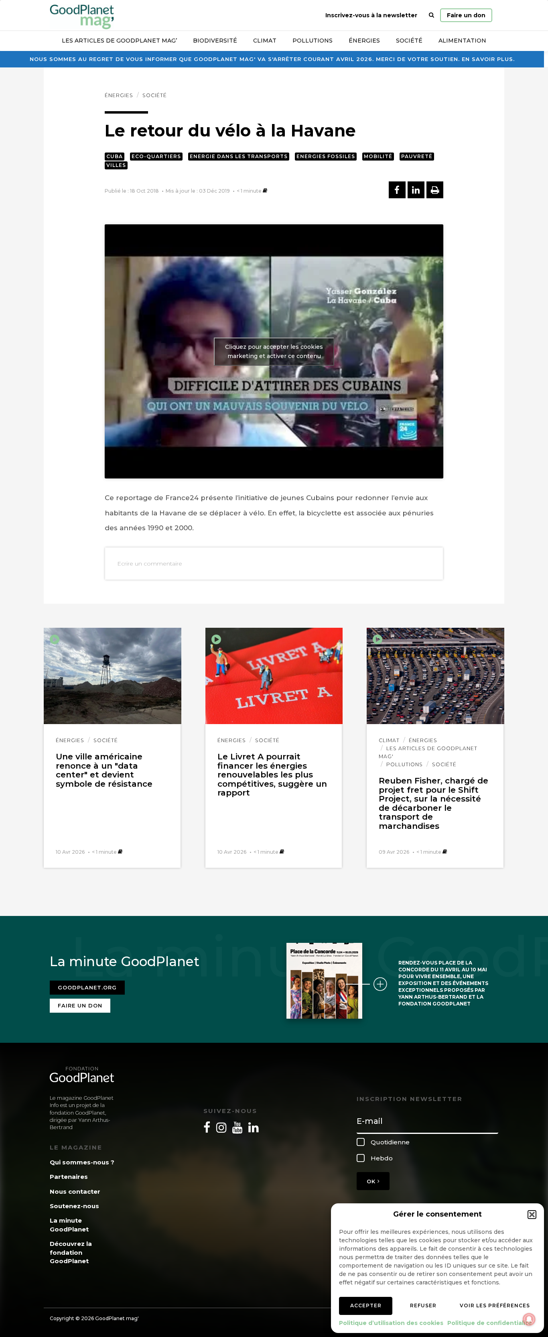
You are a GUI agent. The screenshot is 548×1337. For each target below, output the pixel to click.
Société (409, 40)
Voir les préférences (495, 1305)
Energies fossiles (325, 156)
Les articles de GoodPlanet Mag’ (119, 40)
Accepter (366, 1305)
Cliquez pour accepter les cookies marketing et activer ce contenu (274, 351)
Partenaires (69, 1176)
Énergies (364, 40)
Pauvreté (416, 156)
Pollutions (312, 40)
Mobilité (378, 156)
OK (372, 1181)
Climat (264, 40)
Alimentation (462, 40)
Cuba (114, 156)
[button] (532, 1215)
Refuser (423, 1305)
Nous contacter (75, 1191)
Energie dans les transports (239, 156)
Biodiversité (215, 40)
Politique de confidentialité (489, 1323)
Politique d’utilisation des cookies (391, 1323)
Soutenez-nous (74, 1206)
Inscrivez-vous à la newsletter (371, 15)
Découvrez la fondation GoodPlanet (71, 1252)
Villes (116, 165)
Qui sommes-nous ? (82, 1162)
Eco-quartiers (156, 156)
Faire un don (466, 15)
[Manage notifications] (529, 1319)
